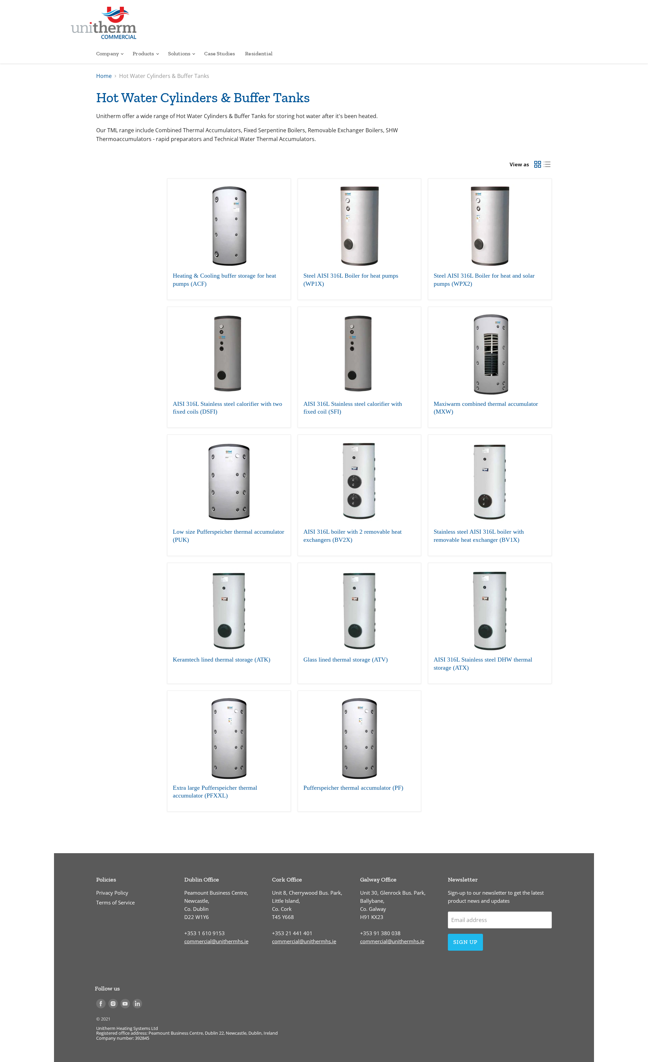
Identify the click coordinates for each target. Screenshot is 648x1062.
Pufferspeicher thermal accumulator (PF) (353, 787)
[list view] (547, 164)
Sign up (465, 942)
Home (104, 76)
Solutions (180, 53)
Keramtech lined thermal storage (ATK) (221, 659)
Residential (258, 53)
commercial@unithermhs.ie (216, 941)
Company (108, 53)
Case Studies (219, 53)
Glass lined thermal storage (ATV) (345, 659)
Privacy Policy (112, 892)
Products (144, 53)
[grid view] (537, 164)
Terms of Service (115, 902)
